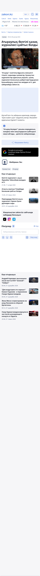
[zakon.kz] (7, 14)
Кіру (37, 226)
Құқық (27, 18)
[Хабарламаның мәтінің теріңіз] (20, 232)
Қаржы (15, 18)
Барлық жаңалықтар (15, 32)
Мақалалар (34, 18)
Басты (4, 32)
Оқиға (21, 18)
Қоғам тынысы (28, 32)
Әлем (9, 18)
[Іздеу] (32, 14)
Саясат (4, 18)
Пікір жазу (33, 237)
